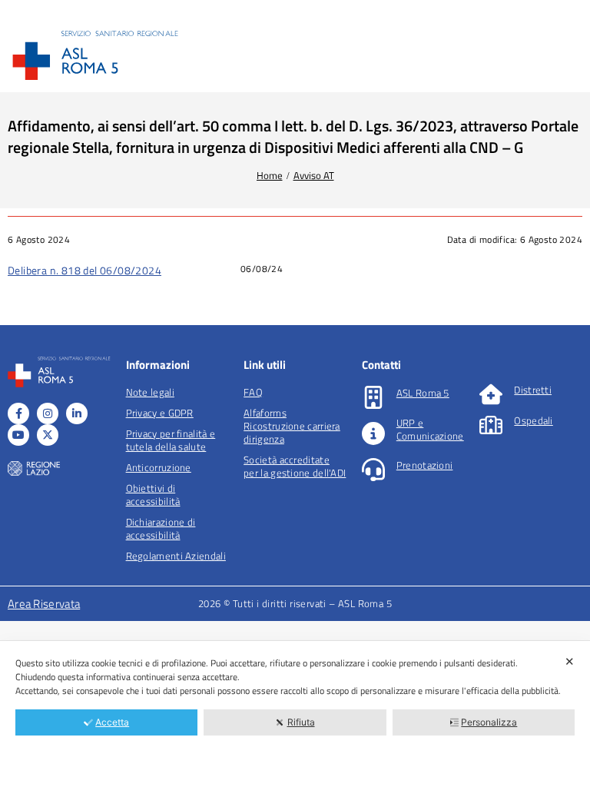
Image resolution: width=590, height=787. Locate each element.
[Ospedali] (490, 425)
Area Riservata (44, 604)
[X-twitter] (47, 435)
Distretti (533, 389)
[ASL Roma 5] (373, 397)
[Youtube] (18, 435)
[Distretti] (490, 394)
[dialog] (295, 714)
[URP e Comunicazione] (373, 433)
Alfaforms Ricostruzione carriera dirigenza (292, 426)
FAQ (253, 392)
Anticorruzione (158, 467)
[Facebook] (18, 413)
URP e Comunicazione (430, 429)
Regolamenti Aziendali (176, 555)
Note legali (150, 392)
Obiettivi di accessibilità (153, 494)
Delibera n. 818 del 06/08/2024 (84, 270)
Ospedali (533, 420)
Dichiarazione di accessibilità (161, 528)
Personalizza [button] (489, 722)
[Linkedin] (77, 413)
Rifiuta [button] (301, 722)
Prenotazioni (424, 465)
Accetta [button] (112, 722)
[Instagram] (47, 413)
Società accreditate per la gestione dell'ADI (295, 466)
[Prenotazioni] (373, 469)
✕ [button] (570, 661)
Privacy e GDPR (160, 412)
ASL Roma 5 (422, 392)
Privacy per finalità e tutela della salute (171, 440)
